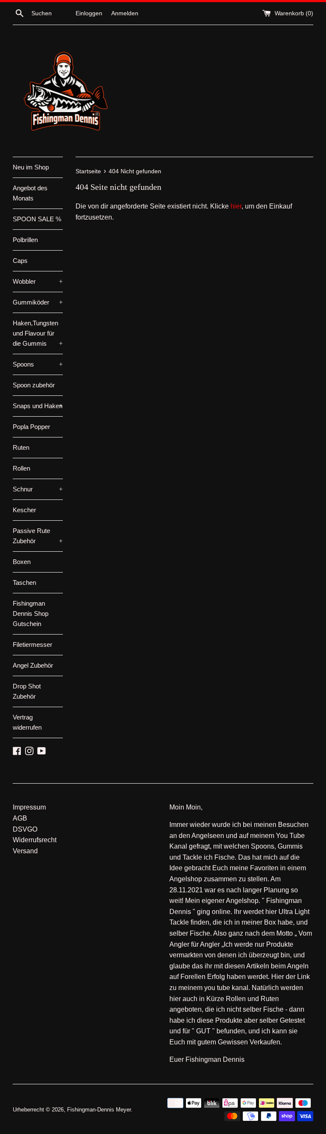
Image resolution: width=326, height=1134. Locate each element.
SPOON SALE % (37, 219)
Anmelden (124, 13)
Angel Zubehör (33, 665)
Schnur (38, 489)
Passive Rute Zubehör (38, 535)
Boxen (22, 561)
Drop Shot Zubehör (27, 691)
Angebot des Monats (30, 193)
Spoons (38, 364)
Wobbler (38, 281)
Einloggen (89, 13)
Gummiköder (38, 302)
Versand (25, 851)
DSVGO (25, 829)
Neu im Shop (31, 167)
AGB (20, 818)
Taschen (24, 582)
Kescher (24, 509)
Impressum (29, 807)
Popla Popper (31, 426)
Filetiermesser (32, 644)
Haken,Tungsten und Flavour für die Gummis (38, 333)
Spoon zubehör (34, 385)
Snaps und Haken (38, 405)
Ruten (21, 447)
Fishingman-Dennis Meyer (99, 1109)
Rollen (21, 468)
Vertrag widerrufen (27, 722)
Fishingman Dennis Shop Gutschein (30, 613)
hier (236, 206)
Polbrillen (25, 239)
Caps (20, 260)
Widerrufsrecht (34, 839)
